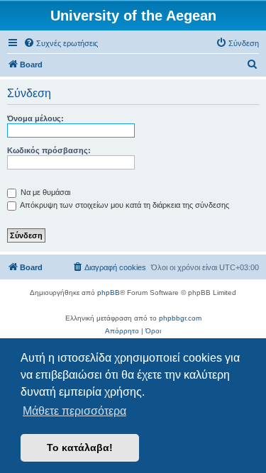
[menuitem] (60, 43)
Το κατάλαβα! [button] (80, 447)
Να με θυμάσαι (44, 192)
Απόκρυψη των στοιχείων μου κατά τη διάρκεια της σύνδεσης (123, 205)
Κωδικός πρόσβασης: (49, 150)
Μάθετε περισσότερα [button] (74, 411)
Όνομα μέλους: (35, 118)
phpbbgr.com (180, 318)
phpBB (108, 292)
